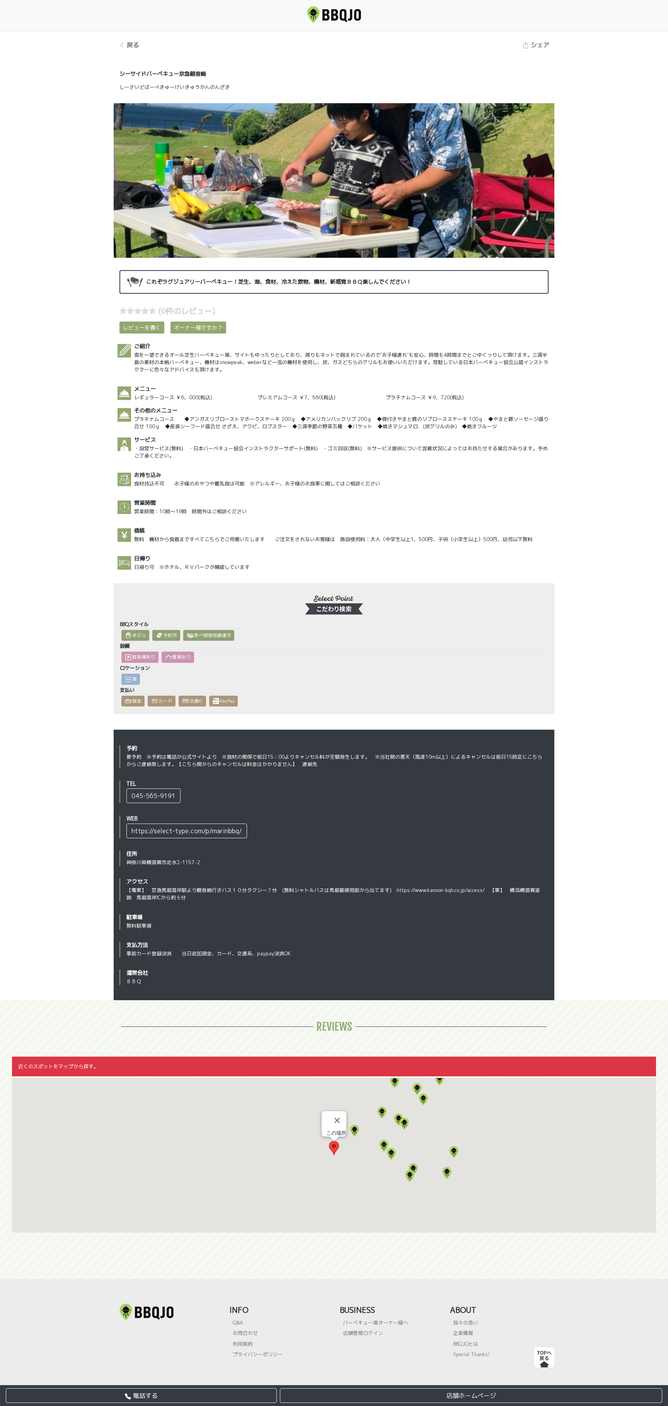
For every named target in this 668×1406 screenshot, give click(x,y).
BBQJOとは (465, 1343)
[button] (354, 1131)
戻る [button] (132, 45)
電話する (144, 1395)
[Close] (337, 1120)
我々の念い (465, 1322)
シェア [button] (539, 45)
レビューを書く (142, 327)
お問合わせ (245, 1332)
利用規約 (243, 1343)
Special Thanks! (471, 1354)
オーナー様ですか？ (198, 327)
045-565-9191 (153, 796)
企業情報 (463, 1332)
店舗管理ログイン (363, 1332)
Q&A (238, 1322)
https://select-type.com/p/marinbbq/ (186, 831)
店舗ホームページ (471, 1395)
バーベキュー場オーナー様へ (375, 1322)
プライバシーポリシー (258, 1354)
